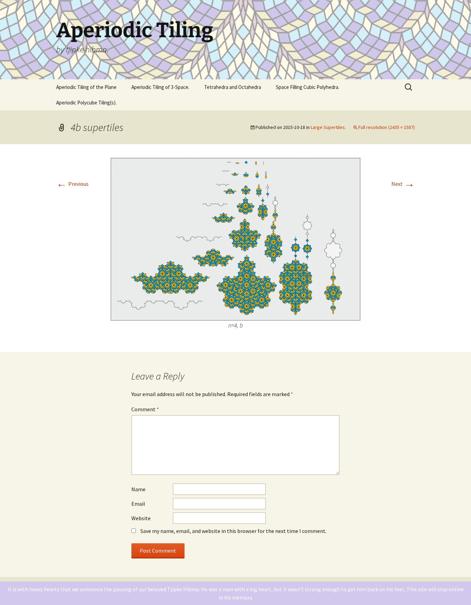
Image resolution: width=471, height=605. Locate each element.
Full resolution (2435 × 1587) (386, 127)
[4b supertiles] (235, 238)
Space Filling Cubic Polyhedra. (307, 87)
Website (141, 518)
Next (403, 183)
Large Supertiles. (328, 127)
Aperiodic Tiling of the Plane (86, 87)
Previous (72, 183)
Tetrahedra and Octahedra (232, 87)
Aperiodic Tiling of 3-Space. (160, 87)
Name (138, 489)
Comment (145, 409)
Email (138, 503)
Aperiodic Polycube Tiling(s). (86, 102)
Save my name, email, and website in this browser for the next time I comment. (233, 530)
